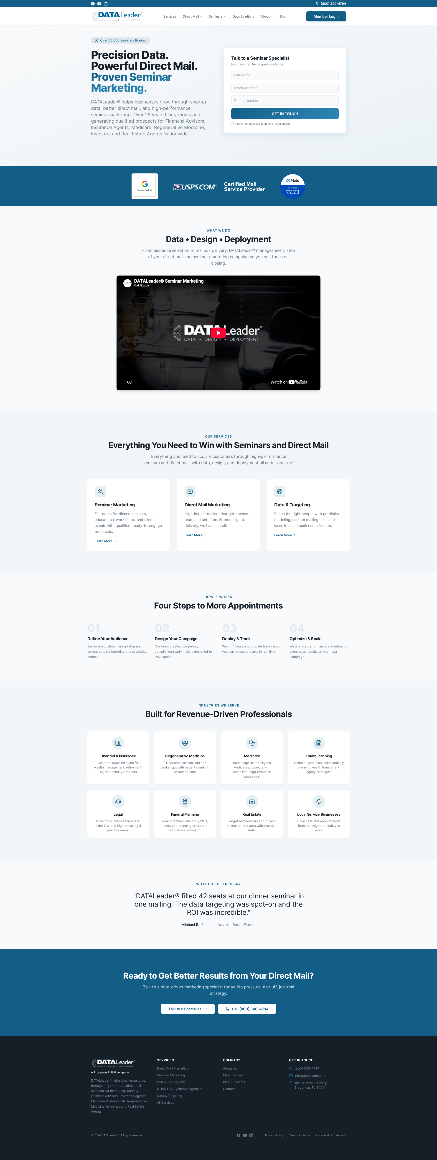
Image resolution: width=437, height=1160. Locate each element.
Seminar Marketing (171, 1075)
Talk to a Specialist (184, 1009)
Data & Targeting (169, 1096)
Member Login (326, 16)
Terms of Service (299, 1135)
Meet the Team (234, 1075)
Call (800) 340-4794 (250, 1009)
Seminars (216, 16)
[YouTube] (99, 3)
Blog (283, 16)
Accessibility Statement (331, 1135)
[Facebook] (93, 3)
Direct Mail (191, 16)
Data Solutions (243, 16)
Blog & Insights (234, 1082)
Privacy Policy (274, 1135)
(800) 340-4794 (333, 3)
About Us (230, 1068)
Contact (229, 1089)
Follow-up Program (171, 1082)
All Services (165, 1102)
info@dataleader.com (310, 1076)
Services (169, 16)
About (265, 16)
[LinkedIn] (105, 3)
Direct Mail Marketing (173, 1068)
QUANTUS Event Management (180, 1089)
